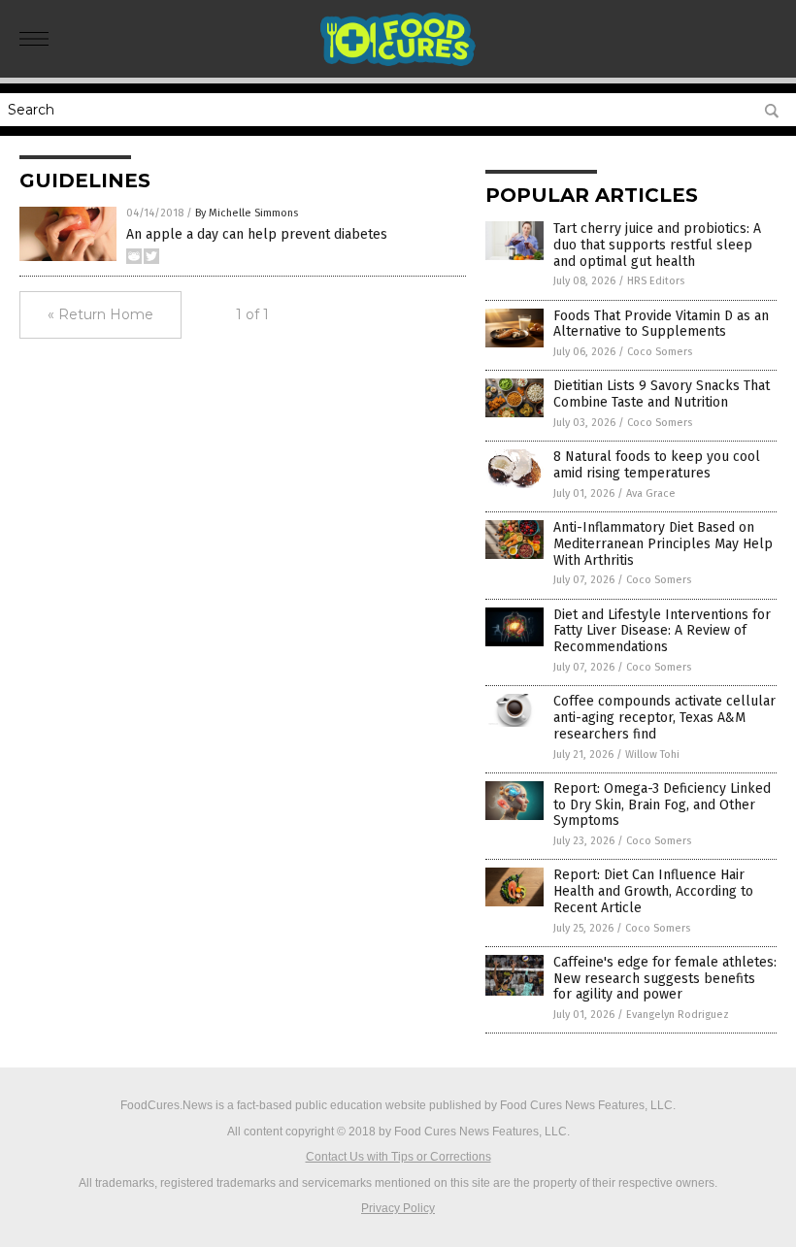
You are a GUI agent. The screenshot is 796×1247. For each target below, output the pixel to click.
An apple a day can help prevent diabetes (256, 234)
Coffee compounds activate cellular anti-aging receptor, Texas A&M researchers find (664, 717)
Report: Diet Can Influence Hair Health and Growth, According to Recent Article (653, 891)
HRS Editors (655, 281)
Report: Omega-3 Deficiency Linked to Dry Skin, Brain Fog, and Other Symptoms (662, 805)
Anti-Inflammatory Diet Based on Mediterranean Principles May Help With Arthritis (663, 544)
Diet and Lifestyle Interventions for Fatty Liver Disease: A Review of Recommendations (662, 631)
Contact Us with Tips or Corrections (398, 1157)
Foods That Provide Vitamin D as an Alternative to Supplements (661, 324)
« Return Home (100, 314)
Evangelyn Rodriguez (677, 1014)
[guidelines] (398, 64)
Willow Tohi (652, 754)
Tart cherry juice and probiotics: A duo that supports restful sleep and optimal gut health (657, 245)
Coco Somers (659, 351)
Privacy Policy (398, 1208)
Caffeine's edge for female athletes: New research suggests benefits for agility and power (665, 978)
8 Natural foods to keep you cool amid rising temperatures (656, 464)
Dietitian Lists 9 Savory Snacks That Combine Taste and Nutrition (661, 393)
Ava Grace (651, 493)
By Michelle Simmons (246, 213)
